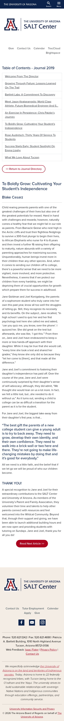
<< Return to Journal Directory (24, 169)
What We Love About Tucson (22, 157)
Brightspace (53, 53)
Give (11, 48)
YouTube (32, 623)
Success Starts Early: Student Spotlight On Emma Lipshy (30, 148)
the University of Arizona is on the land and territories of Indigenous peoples (32, 670)
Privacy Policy (48, 649)
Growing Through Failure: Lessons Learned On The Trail (30, 85)
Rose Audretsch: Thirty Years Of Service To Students (30, 137)
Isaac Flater (32, 649)
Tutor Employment (33, 608)
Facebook (21, 623)
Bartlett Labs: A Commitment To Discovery (30, 94)
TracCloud (54, 48)
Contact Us (23, 48)
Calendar (39, 48)
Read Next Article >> (32, 543)
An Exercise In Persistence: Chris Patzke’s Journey (30, 115)
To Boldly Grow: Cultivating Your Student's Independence (30, 126)
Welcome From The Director (21, 76)
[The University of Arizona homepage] (20, 4)
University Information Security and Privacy (32, 708)
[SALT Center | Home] (32, 26)
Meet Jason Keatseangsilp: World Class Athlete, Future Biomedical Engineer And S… (31, 103)
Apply (27, 613)
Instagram (43, 623)
